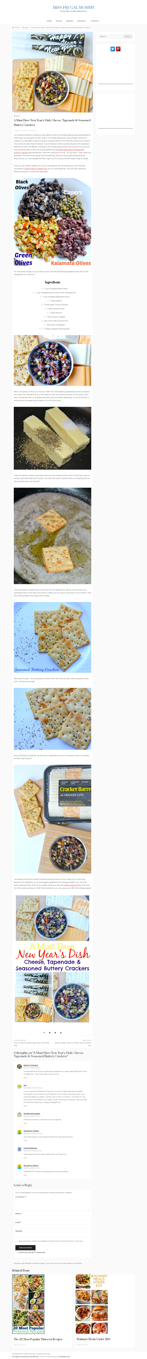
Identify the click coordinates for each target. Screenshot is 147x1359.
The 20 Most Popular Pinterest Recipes (38, 1339)
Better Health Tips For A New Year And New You (73, 1044)
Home (49, 21)
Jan (25, 1085)
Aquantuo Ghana (31, 1131)
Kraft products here (72, 885)
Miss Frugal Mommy (73, 7)
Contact (95, 21)
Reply (25, 1077)
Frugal (59, 21)
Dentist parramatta (32, 1114)
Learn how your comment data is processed (64, 1263)
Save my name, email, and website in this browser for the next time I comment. (51, 1241)
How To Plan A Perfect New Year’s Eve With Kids (31, 1044)
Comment (20, 1197)
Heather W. (32, 130)
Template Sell (64, 1357)
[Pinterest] (118, 49)
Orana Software (30, 1148)
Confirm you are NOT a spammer (31, 1252)
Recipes (70, 21)
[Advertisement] (115, 70)
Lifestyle (81, 21)
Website (18, 1231)
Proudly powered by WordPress (25, 1357)
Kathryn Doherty (31, 1065)
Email (18, 1222)
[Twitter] (112, 49)
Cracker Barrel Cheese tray (35, 169)
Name (18, 1214)
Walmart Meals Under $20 (93, 1339)
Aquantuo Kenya (31, 1166)
